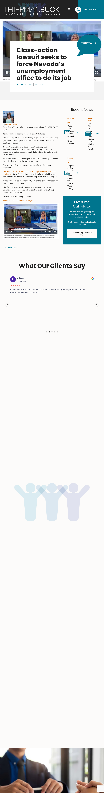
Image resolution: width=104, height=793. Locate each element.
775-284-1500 (89, 9)
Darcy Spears (11, 124)
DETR (18, 84)
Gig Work (25, 84)
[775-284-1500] (78, 10)
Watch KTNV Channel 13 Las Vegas (18, 200)
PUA (31, 84)
